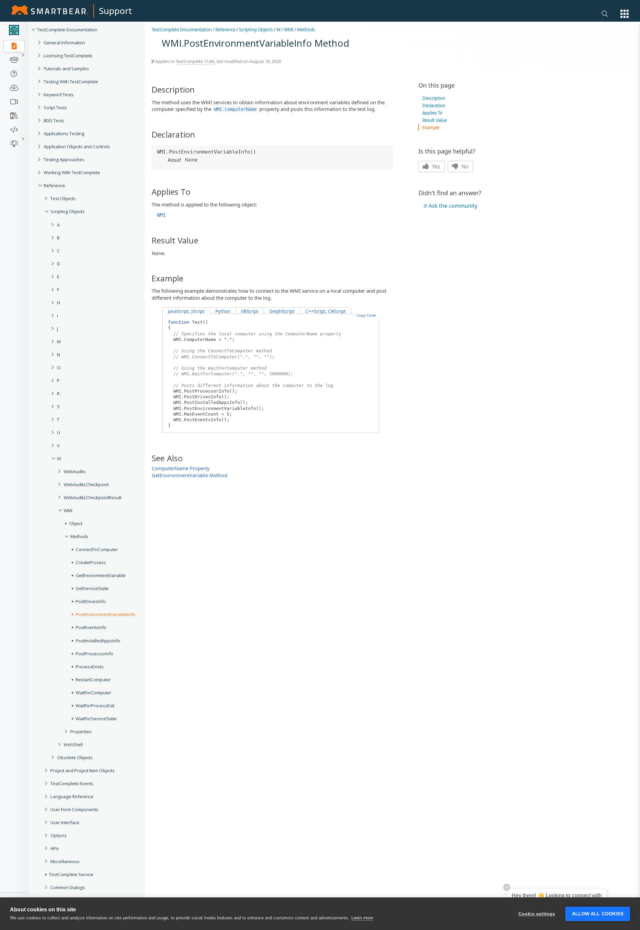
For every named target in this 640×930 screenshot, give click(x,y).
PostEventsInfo (91, 627)
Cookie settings (536, 913)
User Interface (64, 822)
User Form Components (74, 809)
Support (115, 11)
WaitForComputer (93, 693)
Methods (79, 536)
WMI (68, 510)
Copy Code (366, 315)
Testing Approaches (64, 159)
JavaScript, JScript (186, 311)
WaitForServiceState (96, 719)
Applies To (432, 113)
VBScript (249, 311)
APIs (54, 848)
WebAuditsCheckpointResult (92, 497)
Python (222, 311)
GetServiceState (92, 588)
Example (430, 128)
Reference (54, 185)
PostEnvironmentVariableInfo (105, 614)
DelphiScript (281, 311)
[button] (624, 14)
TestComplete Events (71, 783)
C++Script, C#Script (325, 311)
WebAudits (75, 471)
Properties (81, 732)
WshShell (73, 745)
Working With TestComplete (72, 172)
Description (433, 98)
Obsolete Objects (75, 758)
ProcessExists (90, 667)
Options (58, 835)
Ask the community (453, 205)
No (464, 166)
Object (75, 523)
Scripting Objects (67, 211)
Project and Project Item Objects (82, 771)
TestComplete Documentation (67, 30)
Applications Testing (64, 134)
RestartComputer (93, 680)
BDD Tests (54, 121)
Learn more (362, 917)
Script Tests (55, 108)
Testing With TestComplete (71, 82)
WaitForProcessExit (95, 706)
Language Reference (72, 796)
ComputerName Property (181, 468)
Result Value (434, 120)
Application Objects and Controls (77, 147)
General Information (64, 43)
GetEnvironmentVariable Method (189, 475)
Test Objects (63, 198)
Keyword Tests (59, 95)
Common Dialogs (67, 887)
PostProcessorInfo (94, 654)
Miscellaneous (65, 861)
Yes (435, 166)
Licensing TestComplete (68, 56)
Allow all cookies (597, 913)
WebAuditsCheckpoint (86, 484)
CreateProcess (91, 562)
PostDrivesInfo (91, 601)
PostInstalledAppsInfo (98, 641)
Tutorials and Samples (66, 69)
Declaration (433, 106)
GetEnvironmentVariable (101, 575)
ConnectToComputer (97, 549)
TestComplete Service (71, 874)
